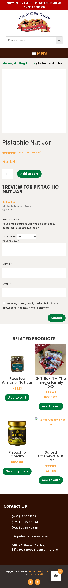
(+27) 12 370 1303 (24, 517)
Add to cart (29, 174)
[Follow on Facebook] (30, 582)
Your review (10, 241)
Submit (56, 318)
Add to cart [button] (17, 397)
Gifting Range (24, 63)
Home (7, 63)
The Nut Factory (38, 571)
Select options (17, 471)
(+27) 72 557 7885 (25, 528)
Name (7, 264)
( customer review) (28, 152)
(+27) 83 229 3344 (25, 522)
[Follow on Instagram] (37, 582)
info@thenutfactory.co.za (30, 536)
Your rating (9, 236)
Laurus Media (36, 574)
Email (6, 284)
